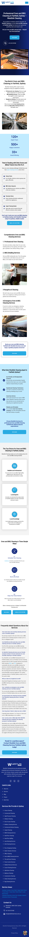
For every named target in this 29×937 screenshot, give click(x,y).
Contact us (7, 560)
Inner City (14, 895)
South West (5, 892)
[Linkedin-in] (14, 781)
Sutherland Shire (6, 897)
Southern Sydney (6, 890)
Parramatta (14, 897)
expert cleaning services (12, 169)
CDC (15, 663)
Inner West (14, 890)
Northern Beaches (7, 895)
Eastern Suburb (22, 895)
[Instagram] (18, 781)
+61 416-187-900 (12, 43)
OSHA (10, 663)
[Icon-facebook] (10, 781)
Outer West (12, 892)
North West (18, 892)
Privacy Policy (14, 933)
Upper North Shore (22, 890)
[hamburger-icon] (26, 3)
